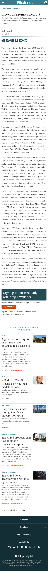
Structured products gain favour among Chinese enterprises (16, 440)
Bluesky (26, 547)
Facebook (17, 547)
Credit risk (5, 315)
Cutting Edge (6, 377)
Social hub (34, 547)
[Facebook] (8, 40)
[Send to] (21, 40)
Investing (5, 336)
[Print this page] (25, 40)
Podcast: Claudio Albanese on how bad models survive (14, 383)
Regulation (6, 405)
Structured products (11, 8)
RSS (38, 547)
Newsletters (22, 547)
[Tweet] (3, 40)
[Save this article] (16, 40)
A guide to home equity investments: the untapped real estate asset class (16, 344)
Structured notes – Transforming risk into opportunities (15, 478)
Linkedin (13, 547)
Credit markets (30, 312)
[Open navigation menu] (2, 2)
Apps (30, 547)
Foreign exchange (17, 315)
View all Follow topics (9, 547)
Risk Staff (8, 31)
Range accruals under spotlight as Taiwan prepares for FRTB (14, 412)
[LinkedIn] (12, 40)
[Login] (45, 2)
